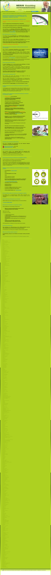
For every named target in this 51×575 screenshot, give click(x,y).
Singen (3, 509)
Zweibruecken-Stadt (5, 567)
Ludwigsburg (4, 408)
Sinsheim (3, 511)
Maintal (3, 413)
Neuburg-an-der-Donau (5, 434)
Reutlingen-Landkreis (5, 475)
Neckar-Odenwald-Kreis (5, 432)
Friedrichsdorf (4, 329)
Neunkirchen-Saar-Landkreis (6, 437)
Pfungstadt (3, 464)
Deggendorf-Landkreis (5, 296)
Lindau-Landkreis (4, 406)
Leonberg (3, 401)
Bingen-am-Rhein (4, 276)
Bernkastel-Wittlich (4, 273)
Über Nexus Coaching (5, 11)
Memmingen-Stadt (4, 422)
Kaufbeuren (3, 378)
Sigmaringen (4, 507)
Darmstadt (3, 293)
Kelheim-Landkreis (4, 380)
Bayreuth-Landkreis (5, 270)
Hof (2, 362)
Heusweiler (3, 360)
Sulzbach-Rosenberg (5, 521)
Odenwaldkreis (4, 451)
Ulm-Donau (3, 532)
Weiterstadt (3, 552)
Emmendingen (4, 307)
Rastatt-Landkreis (4, 468)
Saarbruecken (4, 491)
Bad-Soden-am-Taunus (5, 264)
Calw (3, 286)
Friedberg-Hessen (4, 328)
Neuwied (3, 444)
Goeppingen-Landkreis (5, 345)
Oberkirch (3, 449)
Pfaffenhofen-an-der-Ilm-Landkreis (7, 462)
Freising (3, 324)
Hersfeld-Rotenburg (5, 359)
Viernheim (3, 536)
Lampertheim (4, 394)
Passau (3, 459)
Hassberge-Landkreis (5, 350)
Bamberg (3, 267)
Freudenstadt (4, 325)
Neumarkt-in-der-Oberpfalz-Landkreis (7, 436)
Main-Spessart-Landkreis (5, 412)
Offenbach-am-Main (5, 453)
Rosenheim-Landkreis (5, 484)
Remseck (3, 473)
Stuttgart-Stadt (4, 519)
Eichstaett (3, 305)
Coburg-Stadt (4, 289)
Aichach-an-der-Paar (5, 241)
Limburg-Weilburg (4, 404)
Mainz (3, 414)
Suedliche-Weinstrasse (5, 520)
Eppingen (3, 309)
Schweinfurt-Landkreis (5, 504)
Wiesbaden (3, 556)
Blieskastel (3, 278)
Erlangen (3, 311)
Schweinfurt (3, 503)
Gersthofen (3, 341)
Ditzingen (3, 300)
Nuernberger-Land (4, 446)
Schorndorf (3, 496)
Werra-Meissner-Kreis (5, 553)
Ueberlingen (4, 530)
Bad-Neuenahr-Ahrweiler (5, 263)
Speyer (3, 512)
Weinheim (3, 550)
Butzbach (3, 285)
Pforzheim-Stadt (4, 463)
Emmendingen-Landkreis (5, 308)
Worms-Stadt (4, 561)
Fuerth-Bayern (4, 332)
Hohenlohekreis (4, 365)
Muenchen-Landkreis (5, 430)
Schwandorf (4, 501)
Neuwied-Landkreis (5, 445)
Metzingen (3, 424)
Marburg (3, 419)
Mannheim (3, 416)
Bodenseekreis (4, 279)
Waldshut (3, 543)
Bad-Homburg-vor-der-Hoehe (6, 258)
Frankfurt (3, 320)
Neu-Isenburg (4, 435)
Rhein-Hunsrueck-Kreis (5, 477)
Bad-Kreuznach (4, 260)
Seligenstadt (4, 506)
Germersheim (4, 340)
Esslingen (3, 314)
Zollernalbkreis (4, 565)
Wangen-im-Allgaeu (5, 545)
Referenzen (34, 11)
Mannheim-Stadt (4, 418)
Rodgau (3, 482)
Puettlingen (3, 466)
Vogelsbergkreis (4, 538)
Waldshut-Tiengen (4, 544)
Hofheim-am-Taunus (5, 364)
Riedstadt (3, 481)
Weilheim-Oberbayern (5, 548)
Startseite (4, 13)
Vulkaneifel (3, 539)
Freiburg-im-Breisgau (5, 323)
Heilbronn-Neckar (4, 356)
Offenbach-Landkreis (5, 454)
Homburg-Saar (4, 366)
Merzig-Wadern (4, 423)
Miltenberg (3, 425)
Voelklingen (3, 537)
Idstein (3, 368)
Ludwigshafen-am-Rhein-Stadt (6, 410)
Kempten (3, 381)
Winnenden (3, 560)
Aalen (3, 239)
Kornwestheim (4, 389)
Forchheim (3, 318)
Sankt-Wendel (4, 495)
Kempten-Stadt (4, 382)
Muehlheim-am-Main (5, 429)
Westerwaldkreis (4, 554)
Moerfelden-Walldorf (5, 426)
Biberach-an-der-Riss (5, 275)
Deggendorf (4, 295)
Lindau (3, 405)
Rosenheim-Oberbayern (5, 485)
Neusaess (3, 438)
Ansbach (3, 249)
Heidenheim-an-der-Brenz (5, 353)
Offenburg (3, 455)
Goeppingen (4, 344)
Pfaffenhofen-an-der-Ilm (5, 461)
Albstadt (3, 243)
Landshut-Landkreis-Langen (6, 397)
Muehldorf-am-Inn (4, 428)
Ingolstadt (3, 369)
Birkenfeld (3, 277)
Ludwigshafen (4, 409)
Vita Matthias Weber (12, 11)
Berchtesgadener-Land (5, 272)
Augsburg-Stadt (4, 254)
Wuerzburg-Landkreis (5, 563)
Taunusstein (4, 522)
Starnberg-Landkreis (5, 515)
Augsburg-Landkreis (5, 253)
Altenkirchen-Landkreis (5, 244)
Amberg (3, 247)
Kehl (3, 379)
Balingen (3, 266)
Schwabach (3, 497)
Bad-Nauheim (4, 262)
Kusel (3, 392)
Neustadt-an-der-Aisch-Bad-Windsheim (7, 439)
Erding (3, 310)
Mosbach (3, 427)
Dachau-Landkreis (4, 292)
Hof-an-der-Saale (4, 363)
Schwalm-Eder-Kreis (5, 500)
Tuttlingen (3, 529)
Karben (3, 373)
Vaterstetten (3, 535)
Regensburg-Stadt (4, 472)
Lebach (3, 399)
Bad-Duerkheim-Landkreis (5, 256)
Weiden (3, 546)
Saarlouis (3, 492)
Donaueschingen (4, 301)
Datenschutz (32, 9)
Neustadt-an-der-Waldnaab (6, 440)
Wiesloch (3, 559)
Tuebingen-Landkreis (5, 528)
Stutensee (3, 518)
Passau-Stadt (4, 460)
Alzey (3, 245)
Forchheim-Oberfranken (5, 319)
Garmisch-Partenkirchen (5, 336)
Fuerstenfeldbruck (4, 330)
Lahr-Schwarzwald (4, 393)
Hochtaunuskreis (4, 361)
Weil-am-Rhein (4, 547)
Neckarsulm (4, 433)
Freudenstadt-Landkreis (5, 326)
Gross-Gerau (4, 346)
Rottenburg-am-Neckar (5, 488)
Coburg (3, 288)
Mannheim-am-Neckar (5, 417)
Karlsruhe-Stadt (4, 375)
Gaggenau (3, 335)
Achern (3, 240)
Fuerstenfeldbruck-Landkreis (6, 331)
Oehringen (3, 452)
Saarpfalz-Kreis (4, 493)
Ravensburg (4, 469)
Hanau (3, 349)
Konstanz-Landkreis (5, 387)
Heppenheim (4, 357)
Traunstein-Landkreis (5, 525)
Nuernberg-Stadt (4, 447)
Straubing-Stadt (4, 517)
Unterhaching (4, 533)
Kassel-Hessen (4, 376)
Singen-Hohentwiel (5, 510)
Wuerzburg (3, 562)
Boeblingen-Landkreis (5, 280)
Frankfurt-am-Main (4, 321)
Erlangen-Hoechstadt (5, 312)
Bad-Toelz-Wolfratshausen (5, 265)
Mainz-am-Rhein (4, 415)
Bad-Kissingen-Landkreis (5, 259)
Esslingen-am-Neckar (5, 315)
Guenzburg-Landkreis (5, 348)
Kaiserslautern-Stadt (5, 372)
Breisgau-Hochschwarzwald (6, 281)
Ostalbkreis (3, 457)
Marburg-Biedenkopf (5, 420)
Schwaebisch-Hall (4, 499)
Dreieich (3, 303)
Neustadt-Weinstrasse (5, 442)
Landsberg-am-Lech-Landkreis (6, 396)
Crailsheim (3, 291)
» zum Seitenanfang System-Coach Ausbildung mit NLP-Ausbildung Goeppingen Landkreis (16, 236)
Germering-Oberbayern (5, 339)
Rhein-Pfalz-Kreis (4, 479)
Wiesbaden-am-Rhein (5, 557)
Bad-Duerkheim (4, 255)
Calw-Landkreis (4, 287)
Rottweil (3, 489)
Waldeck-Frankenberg (5, 541)
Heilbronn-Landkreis (5, 355)
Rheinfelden (4, 476)
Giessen (3, 343)
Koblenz (3, 385)
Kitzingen (3, 383)
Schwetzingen (4, 505)
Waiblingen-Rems (4, 540)
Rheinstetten (4, 480)
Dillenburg (3, 297)
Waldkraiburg (4, 542)
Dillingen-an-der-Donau (5, 298)
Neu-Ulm (3, 443)
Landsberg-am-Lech (5, 395)
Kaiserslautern (4, 371)
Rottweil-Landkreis (4, 490)
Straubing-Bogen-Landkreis (6, 516)
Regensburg (4, 471)
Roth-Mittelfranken (4, 487)
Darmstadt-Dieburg (4, 294)
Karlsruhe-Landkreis (5, 374)
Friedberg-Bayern (4, 327)
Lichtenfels (3, 402)
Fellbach (3, 316)
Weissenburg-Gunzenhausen (6, 551)
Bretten (3, 282)
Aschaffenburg (4, 250)
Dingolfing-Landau (4, 299)
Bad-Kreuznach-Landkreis (5, 261)
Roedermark (4, 483)
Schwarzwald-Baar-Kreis (5, 502)
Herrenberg (3, 358)
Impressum (25, 9)
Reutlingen (3, 474)
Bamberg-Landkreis (5, 268)
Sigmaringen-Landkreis (5, 508)
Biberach (3, 274)
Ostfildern (3, 458)
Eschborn (3, 313)
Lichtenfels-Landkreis (5, 403)
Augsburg (3, 252)
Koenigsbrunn (4, 386)
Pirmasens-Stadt (4, 465)
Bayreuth (3, 269)
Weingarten (3, 549)
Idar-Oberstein (4, 367)
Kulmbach (3, 390)
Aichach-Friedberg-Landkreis (6, 242)
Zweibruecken (4, 566)
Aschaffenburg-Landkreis (5, 251)
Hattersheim (4, 351)
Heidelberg (3, 352)
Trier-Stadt (3, 527)
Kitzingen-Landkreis (5, 384)
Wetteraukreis (4, 555)
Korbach (3, 388)
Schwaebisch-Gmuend (5, 498)
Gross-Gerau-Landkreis (5, 347)
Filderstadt (3, 317)
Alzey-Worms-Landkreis (5, 246)
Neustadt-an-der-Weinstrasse (6, 441)
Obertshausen (4, 450)
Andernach (3, 248)
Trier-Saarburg (4, 526)
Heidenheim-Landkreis (5, 354)
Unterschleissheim (4, 534)
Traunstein (3, 524)
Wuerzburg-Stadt (4, 564)
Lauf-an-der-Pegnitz (5, 398)
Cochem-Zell (4, 290)
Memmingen (4, 421)
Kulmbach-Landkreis (5, 391)
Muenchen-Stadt (4, 431)
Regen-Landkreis (4, 470)
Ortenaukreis (4, 456)
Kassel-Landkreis (4, 377)
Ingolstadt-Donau (4, 370)
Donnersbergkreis (4, 302)
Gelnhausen (4, 338)
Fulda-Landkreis (4, 334)
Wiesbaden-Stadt (4, 558)
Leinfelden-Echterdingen (5, 400)
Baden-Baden (4, 257)
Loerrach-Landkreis (5, 407)
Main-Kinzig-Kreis (4, 411)
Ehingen (3, 304)
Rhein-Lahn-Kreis (4, 478)
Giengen (3, 342)
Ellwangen (3, 306)
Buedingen (3, 284)
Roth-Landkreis (4, 486)
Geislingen (3, 337)
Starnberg (3, 514)
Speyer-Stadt (4, 513)
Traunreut (3, 523)
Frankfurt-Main (4, 322)
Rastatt (3, 467)
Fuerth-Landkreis (4, 333)
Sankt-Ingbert (4, 494)
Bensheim (3, 271)
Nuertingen (3, 448)
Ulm (2, 531)
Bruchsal (3, 283)
